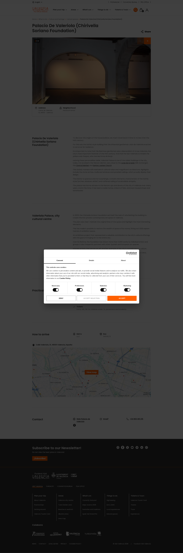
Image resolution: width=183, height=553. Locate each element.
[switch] (80, 290)
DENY (61, 298)
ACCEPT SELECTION (91, 298)
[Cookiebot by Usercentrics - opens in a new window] (127, 253)
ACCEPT (122, 298)
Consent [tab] (60, 260)
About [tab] (123, 260)
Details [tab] (91, 260)
